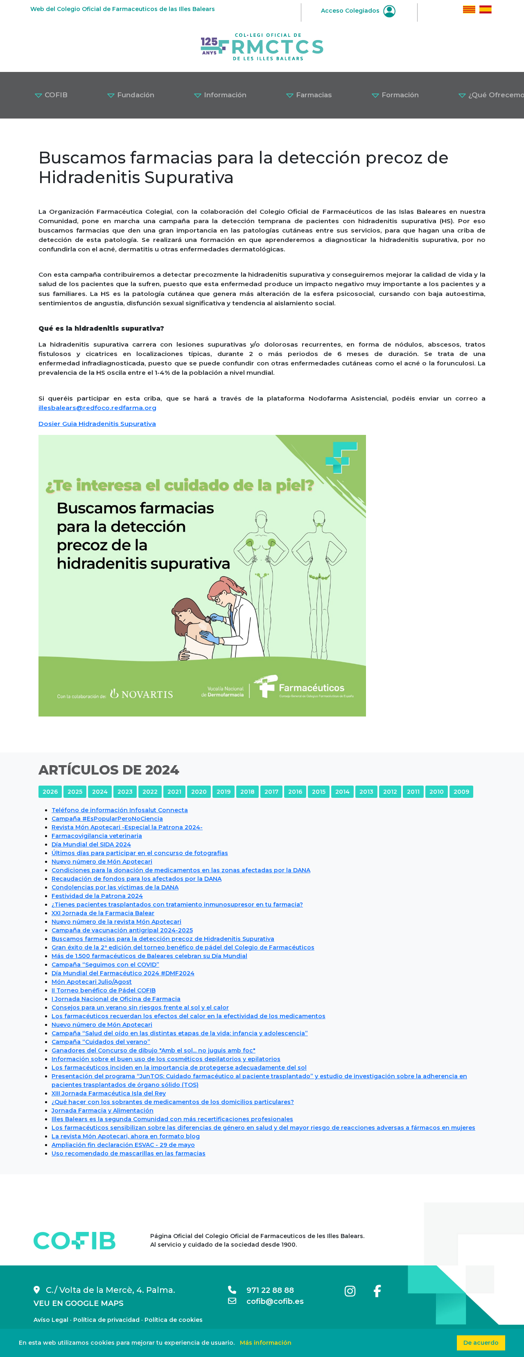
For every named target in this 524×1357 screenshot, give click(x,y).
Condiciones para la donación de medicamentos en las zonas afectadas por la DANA (181, 870)
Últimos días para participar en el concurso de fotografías (140, 853)
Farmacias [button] (313, 95)
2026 (50, 791)
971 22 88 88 (265, 1290)
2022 (150, 791)
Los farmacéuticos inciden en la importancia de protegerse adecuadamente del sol (179, 1067)
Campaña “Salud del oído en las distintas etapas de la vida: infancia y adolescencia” (180, 1033)
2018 (247, 791)
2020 (199, 791)
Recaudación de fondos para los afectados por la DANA (136, 878)
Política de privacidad (106, 1319)
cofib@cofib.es (270, 1301)
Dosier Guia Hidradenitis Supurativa (97, 424)
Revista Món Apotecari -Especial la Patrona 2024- (127, 827)
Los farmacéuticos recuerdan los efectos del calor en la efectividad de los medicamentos (188, 1016)
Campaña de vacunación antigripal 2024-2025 (122, 930)
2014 (342, 791)
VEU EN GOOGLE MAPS (79, 1303)
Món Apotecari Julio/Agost (92, 981)
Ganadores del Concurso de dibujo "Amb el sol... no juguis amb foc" (153, 1050)
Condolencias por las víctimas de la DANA (115, 887)
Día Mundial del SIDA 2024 (91, 844)
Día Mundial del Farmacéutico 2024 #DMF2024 (123, 973)
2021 (174, 791)
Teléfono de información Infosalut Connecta (120, 810)
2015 (318, 791)
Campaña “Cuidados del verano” (101, 1042)
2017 (271, 791)
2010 (436, 791)
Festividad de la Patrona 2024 (97, 896)
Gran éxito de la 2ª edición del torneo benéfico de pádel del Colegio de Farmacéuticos (183, 947)
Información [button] (224, 95)
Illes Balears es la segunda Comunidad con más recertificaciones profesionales (172, 1119)
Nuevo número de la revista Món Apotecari (116, 921)
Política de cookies (174, 1319)
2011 (413, 791)
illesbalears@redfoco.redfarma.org (97, 408)
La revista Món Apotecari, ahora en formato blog (126, 1136)
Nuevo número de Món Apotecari (102, 861)
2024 (100, 791)
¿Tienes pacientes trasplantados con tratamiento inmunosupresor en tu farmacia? (177, 904)
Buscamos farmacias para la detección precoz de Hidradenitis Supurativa (163, 939)
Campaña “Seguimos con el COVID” (105, 964)
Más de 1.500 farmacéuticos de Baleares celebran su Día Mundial (149, 956)
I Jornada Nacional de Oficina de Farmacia (116, 999)
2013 (366, 791)
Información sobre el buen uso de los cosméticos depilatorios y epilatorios (166, 1059)
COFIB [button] (55, 95)
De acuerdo (481, 1342)
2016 (295, 791)
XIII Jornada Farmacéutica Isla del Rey (109, 1093)
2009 (461, 791)
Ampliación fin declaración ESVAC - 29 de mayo (123, 1145)
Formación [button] (399, 95)
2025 (75, 791)
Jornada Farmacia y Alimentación (103, 1110)
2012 (390, 791)
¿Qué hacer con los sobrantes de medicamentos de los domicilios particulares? (173, 1102)
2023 (125, 791)
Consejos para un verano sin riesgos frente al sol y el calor (140, 1007)
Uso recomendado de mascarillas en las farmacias (129, 1153)
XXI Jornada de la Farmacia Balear (103, 913)
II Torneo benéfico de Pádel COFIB (104, 990)
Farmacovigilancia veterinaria (97, 836)
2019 (223, 791)
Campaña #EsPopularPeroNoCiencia (107, 818)
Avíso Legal (51, 1319)
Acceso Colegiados (351, 10)
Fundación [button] (134, 95)
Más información (265, 1342)
